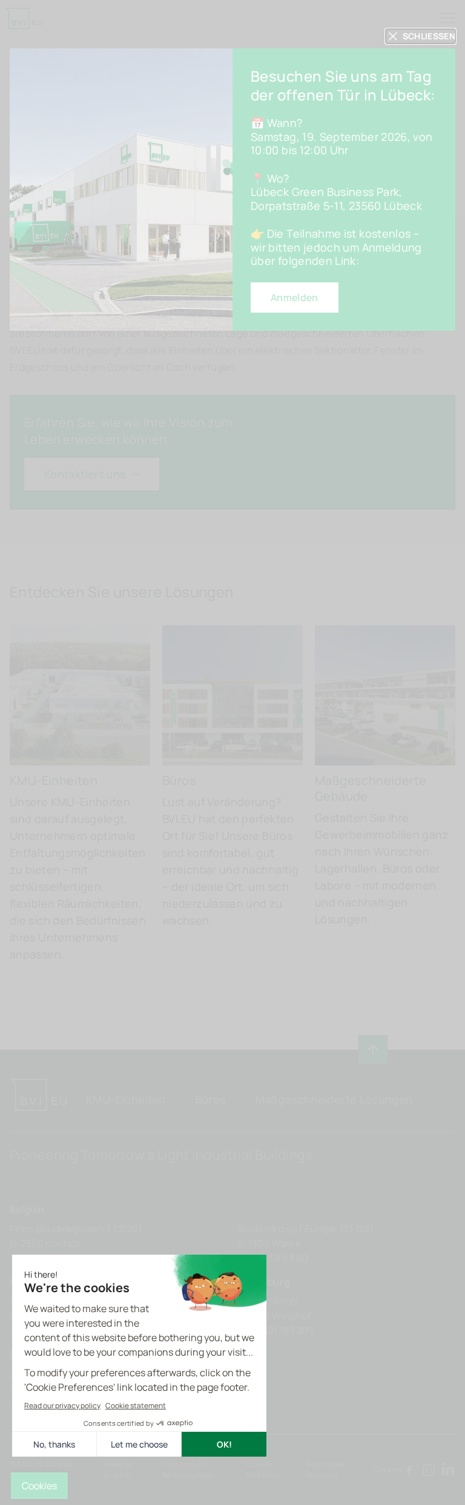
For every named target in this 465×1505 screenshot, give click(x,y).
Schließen (429, 36)
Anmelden (294, 297)
